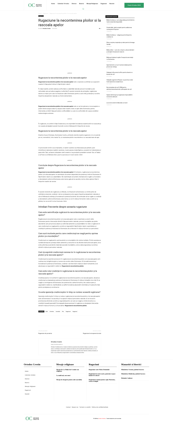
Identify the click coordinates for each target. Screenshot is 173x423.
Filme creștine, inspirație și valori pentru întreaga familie (121, 43)
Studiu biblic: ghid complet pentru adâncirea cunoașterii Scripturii (119, 28)
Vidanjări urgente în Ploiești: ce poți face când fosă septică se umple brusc (120, 80)
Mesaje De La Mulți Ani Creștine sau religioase (67, 370)
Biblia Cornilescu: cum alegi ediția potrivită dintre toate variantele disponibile (120, 21)
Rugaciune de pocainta (45, 333)
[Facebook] (40, 32)
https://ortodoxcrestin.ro (57, 344)
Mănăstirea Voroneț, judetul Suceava (132, 369)
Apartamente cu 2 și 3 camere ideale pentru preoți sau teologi (119, 66)
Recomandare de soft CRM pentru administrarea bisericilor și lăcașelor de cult (119, 88)
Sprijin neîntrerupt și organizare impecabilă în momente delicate (119, 95)
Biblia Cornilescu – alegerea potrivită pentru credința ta (119, 36)
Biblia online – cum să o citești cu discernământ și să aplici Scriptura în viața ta (120, 51)
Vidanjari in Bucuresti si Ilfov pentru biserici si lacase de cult (119, 73)
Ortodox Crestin (47, 28)
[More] (57, 32)
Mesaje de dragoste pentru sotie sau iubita (69, 379)
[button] (83, 9)
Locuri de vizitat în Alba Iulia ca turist (117, 102)
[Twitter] (44, 32)
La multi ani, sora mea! (63, 375)
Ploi (63, 311)
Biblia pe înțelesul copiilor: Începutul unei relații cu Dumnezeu (120, 58)
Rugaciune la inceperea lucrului (92, 333)
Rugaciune (68, 311)
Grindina (52, 311)
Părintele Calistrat (126, 378)
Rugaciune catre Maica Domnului (99, 369)
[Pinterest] (48, 32)
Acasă (39, 13)
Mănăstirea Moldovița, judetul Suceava (133, 374)
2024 (47, 311)
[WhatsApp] (52, 32)
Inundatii (58, 311)
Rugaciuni (45, 13)
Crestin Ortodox (102, 418)
